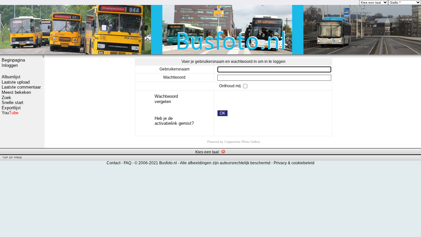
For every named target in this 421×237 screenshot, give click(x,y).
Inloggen (10, 65)
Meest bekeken (16, 92)
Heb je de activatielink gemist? (174, 121)
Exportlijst (11, 107)
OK (222, 113)
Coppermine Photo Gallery (242, 142)
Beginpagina (13, 60)
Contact (113, 163)
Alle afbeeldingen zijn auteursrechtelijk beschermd (225, 163)
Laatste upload (16, 82)
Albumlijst (11, 76)
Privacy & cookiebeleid (294, 163)
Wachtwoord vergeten (166, 99)
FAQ (127, 163)
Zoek (6, 97)
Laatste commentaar (21, 87)
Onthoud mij (230, 86)
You (10, 112)
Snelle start (12, 102)
